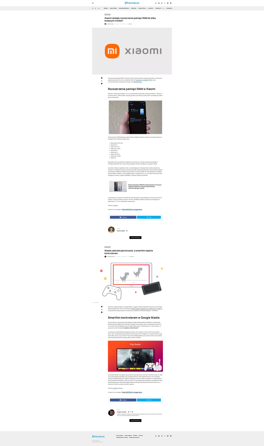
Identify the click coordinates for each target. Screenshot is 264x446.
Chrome (114, 388)
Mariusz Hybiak (121, 231)
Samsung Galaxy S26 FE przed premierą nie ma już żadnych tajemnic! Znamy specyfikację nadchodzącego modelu (144, 186)
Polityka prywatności (134, 437)
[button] (93, 3)
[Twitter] (165, 3)
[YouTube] (159, 3)
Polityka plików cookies (122, 437)
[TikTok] (156, 3)
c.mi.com (115, 205)
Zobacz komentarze (135, 237)
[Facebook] (171, 3)
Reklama (135, 435)
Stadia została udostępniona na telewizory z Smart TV (146, 308)
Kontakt (141, 435)
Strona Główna (119, 435)
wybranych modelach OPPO (144, 80)
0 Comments (130, 23)
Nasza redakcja (128, 435)
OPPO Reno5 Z (138, 82)
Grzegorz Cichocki (121, 412)
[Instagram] (162, 3)
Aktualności (107, 14)
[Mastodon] (168, 3)
